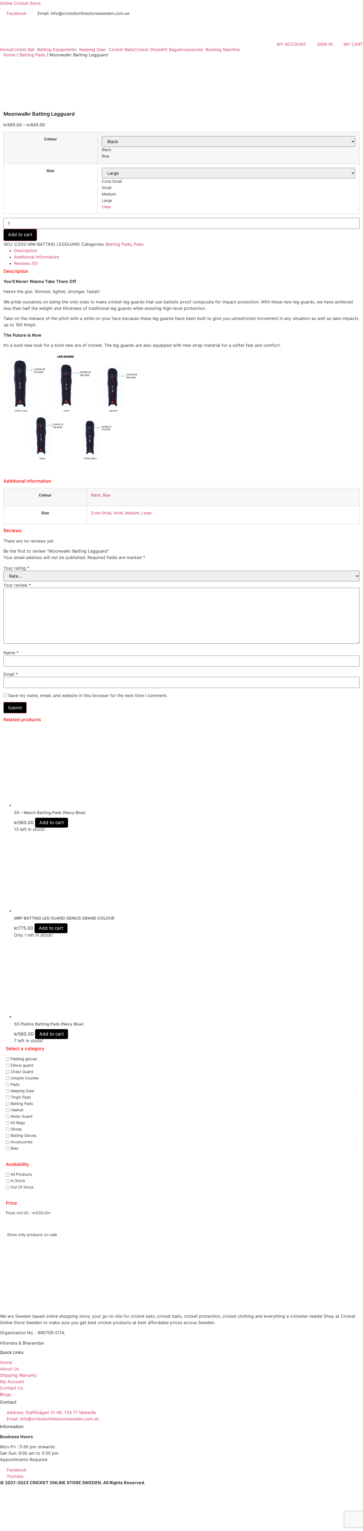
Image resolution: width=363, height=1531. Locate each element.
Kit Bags (170, 49)
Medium (132, 513)
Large (146, 513)
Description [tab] (25, 250)
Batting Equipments (57, 49)
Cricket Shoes (148, 49)
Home (6, 49)
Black (96, 495)
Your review (17, 585)
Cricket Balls (121, 49)
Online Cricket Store (20, 3)
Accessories (191, 49)
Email (10, 674)
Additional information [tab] (36, 257)
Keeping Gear (92, 49)
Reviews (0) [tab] (26, 263)
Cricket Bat (23, 49)
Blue (106, 495)
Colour (50, 139)
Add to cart (20, 234)
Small (118, 513)
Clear (106, 207)
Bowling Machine (223, 49)
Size (50, 171)
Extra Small (101, 513)
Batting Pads (32, 54)
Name (11, 652)
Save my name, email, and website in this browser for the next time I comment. (87, 695)
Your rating (16, 568)
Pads (138, 244)
